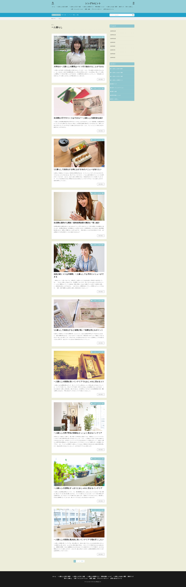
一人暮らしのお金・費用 (111, 6)
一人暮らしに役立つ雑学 (62, 6)
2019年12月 (113, 31)
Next (82, 561)
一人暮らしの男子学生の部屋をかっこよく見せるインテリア (78, 433)
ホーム (53, 6)
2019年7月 (112, 50)
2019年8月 (112, 46)
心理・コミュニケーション (77, 9)
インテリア (69, 14)
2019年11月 (113, 34)
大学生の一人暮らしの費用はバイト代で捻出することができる (79, 66)
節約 (65, 14)
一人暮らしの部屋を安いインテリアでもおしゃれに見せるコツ (79, 381)
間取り (74, 14)
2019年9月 (112, 42)
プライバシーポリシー (97, 9)
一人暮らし (60, 18)
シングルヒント (93, 3)
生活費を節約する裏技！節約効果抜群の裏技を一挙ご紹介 (77, 223)
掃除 (78, 14)
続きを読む (101, 79)
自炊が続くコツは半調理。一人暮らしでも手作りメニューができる (79, 275)
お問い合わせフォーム (108, 9)
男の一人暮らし (129, 6)
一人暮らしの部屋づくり (88, 6)
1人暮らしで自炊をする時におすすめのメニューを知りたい (78, 169)
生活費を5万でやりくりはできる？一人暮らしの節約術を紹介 (78, 118)
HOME (54, 18)
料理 (62, 14)
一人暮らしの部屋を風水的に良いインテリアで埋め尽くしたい (79, 539)
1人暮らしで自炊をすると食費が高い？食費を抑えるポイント (78, 330)
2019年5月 (112, 57)
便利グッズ (121, 6)
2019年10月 (113, 38)
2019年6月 (112, 53)
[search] (133, 15)
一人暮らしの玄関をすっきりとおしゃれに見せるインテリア (78, 488)
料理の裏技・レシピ (99, 6)
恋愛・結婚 (87, 9)
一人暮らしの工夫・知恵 (75, 6)
